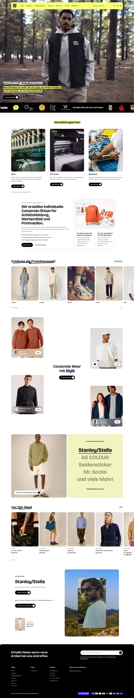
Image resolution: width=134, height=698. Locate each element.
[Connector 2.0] (95, 421)
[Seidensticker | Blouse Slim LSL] (109, 529)
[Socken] (81, 285)
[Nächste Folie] (121, 192)
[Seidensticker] (95, 465)
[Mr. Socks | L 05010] (25, 529)
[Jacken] (109, 285)
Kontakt (67, 5)
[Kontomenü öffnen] (117, 5)
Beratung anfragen (40, 245)
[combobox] (104, 6)
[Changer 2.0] (15, 352)
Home (22, 5)
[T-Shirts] (25, 285)
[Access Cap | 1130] (95, 364)
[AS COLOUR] (95, 457)
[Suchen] (114, 6)
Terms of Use (111, 657)
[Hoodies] (53, 285)
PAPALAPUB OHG (20, 693)
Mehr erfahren (27, 245)
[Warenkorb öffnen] (120, 5)
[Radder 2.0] (81, 529)
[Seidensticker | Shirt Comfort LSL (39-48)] (15, 409)
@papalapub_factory (75, 670)
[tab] (118, 261)
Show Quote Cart (132, 287)
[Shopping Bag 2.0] (53, 529)
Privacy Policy (84, 658)
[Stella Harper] (36, 624)
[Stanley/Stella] (95, 450)
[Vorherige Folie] (117, 192)
